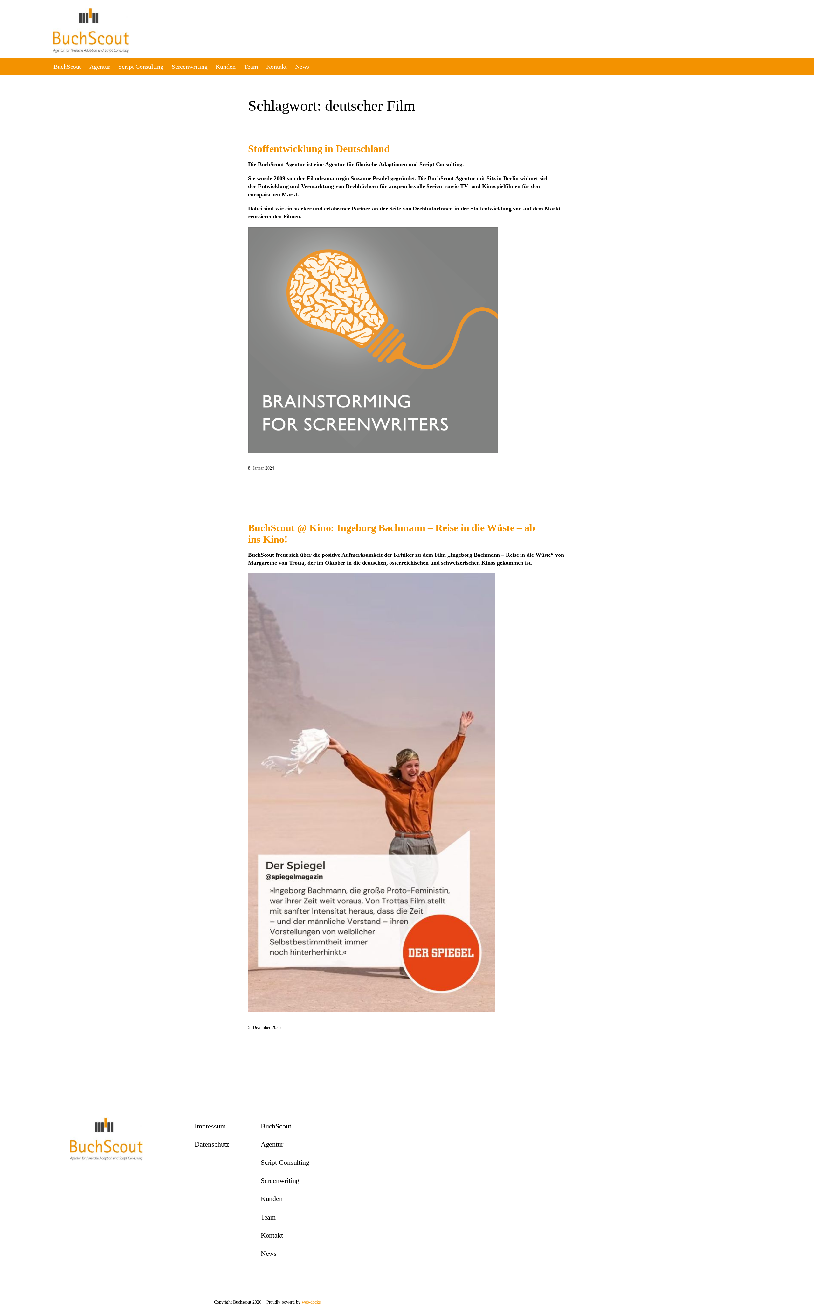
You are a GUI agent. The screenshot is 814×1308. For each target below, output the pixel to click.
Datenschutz (212, 1144)
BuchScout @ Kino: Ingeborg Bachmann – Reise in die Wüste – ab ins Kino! (391, 533)
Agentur (99, 66)
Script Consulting (140, 66)
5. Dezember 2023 (264, 1027)
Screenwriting (190, 66)
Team (251, 66)
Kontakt (276, 66)
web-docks (311, 1302)
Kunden (225, 66)
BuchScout (67, 66)
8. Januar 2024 (261, 468)
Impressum (210, 1126)
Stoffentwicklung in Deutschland (319, 148)
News (302, 66)
